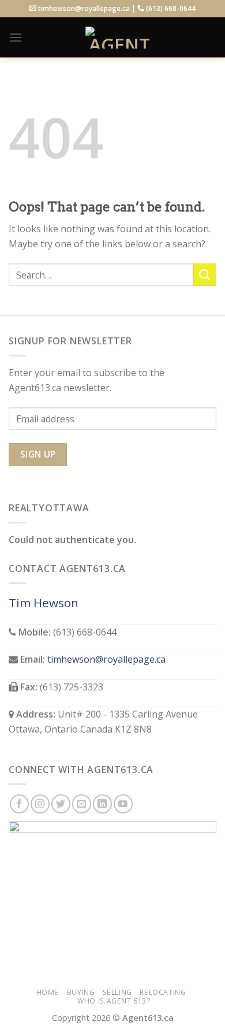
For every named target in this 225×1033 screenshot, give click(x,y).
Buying (81, 992)
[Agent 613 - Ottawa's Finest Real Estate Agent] (119, 37)
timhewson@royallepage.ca (106, 659)
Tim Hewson (43, 602)
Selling (117, 992)
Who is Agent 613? (113, 1001)
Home (47, 992)
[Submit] (204, 274)
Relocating (163, 992)
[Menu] (15, 37)
